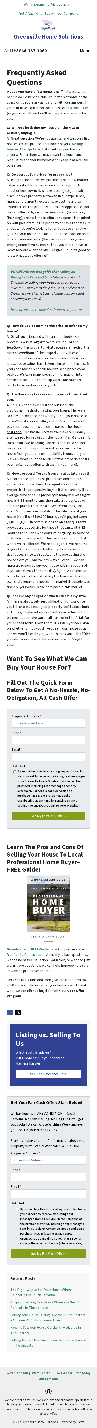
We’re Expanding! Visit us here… (48, 4)
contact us (80, 107)
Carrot (80, 1422)
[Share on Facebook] (10, 1012)
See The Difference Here (48, 1074)
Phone (17, 732)
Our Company (67, 13)
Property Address (26, 716)
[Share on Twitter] (18, 1012)
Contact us (32, 954)
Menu (85, 51)
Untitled (18, 766)
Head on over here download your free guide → (46, 309)
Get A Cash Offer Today (36, 13)
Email (17, 749)
